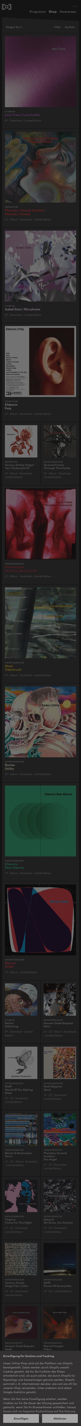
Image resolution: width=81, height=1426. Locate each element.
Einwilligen (21, 1418)
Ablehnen (59, 1418)
